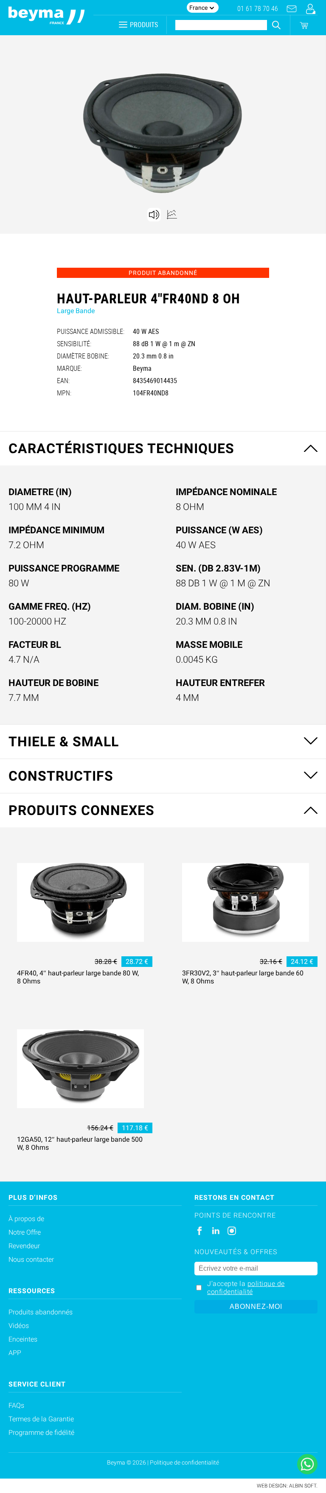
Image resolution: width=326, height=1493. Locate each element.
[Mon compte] (310, 9)
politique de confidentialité (246, 1288)
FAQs (16, 1405)
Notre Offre (24, 1232)
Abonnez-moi (256, 1306)
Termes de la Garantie (41, 1419)
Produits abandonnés (40, 1312)
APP (14, 1353)
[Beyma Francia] (46, 17)
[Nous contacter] (292, 9)
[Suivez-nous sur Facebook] (199, 1231)
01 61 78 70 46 (257, 9)
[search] (276, 25)
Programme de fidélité (41, 1433)
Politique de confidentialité (184, 1462)
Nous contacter (31, 1259)
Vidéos (18, 1326)
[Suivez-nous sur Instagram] (232, 1231)
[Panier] (304, 25)
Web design (272, 1486)
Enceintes (22, 1339)
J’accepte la (246, 1288)
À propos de (26, 1219)
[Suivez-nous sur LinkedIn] (216, 1231)
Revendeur (24, 1246)
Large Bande (76, 311)
